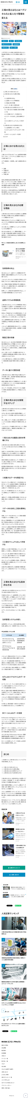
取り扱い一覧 (5, 1061)
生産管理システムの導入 (13, 128)
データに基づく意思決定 (12, 105)
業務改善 (17, 44)
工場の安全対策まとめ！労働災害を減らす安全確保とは (14, 933)
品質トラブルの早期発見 (12, 101)
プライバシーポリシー (7, 1085)
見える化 (6, 47)
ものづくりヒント (7, 44)
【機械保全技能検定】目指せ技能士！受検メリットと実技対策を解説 (13, 959)
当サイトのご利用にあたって (8, 1082)
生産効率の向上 (10, 98)
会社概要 (4, 1048)
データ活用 (14, 47)
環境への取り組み (6, 1088)
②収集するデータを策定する (14, 114)
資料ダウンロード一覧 (17, 2)
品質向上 (19, 41)
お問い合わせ (19, 2)
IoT (12, 41)
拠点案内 (4, 1050)
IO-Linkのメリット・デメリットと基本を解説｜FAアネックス (14, 1024)
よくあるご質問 (5, 1074)
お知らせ (4, 1056)
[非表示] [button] (15, 88)
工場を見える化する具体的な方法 (13, 125)
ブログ (3, 1064)
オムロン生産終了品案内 (7, 1069)
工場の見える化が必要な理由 (12, 94)
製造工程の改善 (10, 103)
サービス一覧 (5, 1058)
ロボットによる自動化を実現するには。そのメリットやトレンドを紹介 (14, 1004)
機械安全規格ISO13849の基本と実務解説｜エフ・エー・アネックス (14, 983)
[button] (25, 2)
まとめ (6, 137)
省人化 (5, 41)
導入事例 (4, 1066)
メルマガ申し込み (6, 1080)
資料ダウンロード (15, 868)
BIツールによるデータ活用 (13, 134)
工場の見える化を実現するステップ (13, 107)
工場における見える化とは (11, 92)
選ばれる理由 (5, 1045)
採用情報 (4, 1053)
